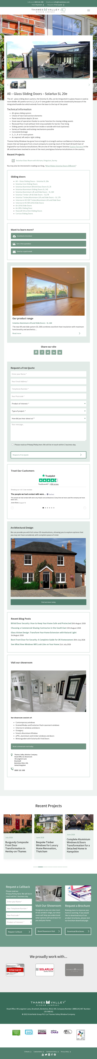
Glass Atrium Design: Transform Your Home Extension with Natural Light (44, 632)
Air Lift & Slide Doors (24, 205)
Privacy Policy (32, 444)
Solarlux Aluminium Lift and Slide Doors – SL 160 (35, 192)
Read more (16, 333)
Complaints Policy (51, 1052)
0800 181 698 (19, 770)
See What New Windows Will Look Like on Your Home (35, 644)
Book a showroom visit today (23, 746)
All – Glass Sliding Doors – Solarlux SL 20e (32, 181)
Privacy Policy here (13, 894)
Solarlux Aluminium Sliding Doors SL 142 (32, 189)
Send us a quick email (24, 251)
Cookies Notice (38, 1052)
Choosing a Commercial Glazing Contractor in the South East (39, 628)
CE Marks (27, 1052)
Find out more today (48, 602)
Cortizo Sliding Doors (24, 213)
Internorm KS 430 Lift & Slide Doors (30, 203)
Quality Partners (76, 146)
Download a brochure (24, 236)
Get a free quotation (24, 244)
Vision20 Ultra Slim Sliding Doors (29, 211)
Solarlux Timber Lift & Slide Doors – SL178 (32, 194)
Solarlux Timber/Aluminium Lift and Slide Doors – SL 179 (38, 197)
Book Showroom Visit (46, 931)
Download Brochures (75, 931)
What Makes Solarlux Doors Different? (61, 166)
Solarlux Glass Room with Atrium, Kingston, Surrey (36, 160)
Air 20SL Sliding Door (24, 208)
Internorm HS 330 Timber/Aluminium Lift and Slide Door (38, 200)
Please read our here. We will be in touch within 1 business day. (45, 444)
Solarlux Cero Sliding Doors (26, 184)
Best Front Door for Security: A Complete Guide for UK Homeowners (42, 639)
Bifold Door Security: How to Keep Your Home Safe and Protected (41, 623)
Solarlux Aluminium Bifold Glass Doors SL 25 (33, 186)
